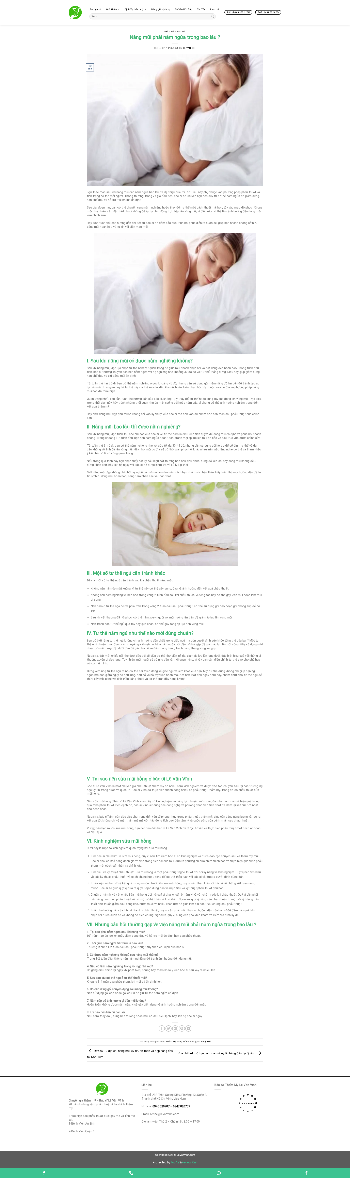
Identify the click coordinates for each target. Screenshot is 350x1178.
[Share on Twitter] (168, 1028)
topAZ (175, 1162)
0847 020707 (181, 1106)
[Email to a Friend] (175, 1028)
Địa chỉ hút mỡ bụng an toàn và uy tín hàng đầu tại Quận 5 (217, 1053)
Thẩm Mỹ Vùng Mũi (175, 32)
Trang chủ (95, 9)
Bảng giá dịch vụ (160, 9)
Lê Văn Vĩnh (190, 48)
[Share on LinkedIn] (188, 1028)
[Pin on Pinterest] (182, 1028)
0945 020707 (161, 1106)
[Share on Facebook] (162, 1028)
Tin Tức (201, 9)
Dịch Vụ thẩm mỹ (134, 9)
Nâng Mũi (206, 1041)
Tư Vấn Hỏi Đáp (183, 9)
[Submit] (212, 16)
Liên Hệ (214, 9)
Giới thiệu (111, 9)
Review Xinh (189, 1162)
